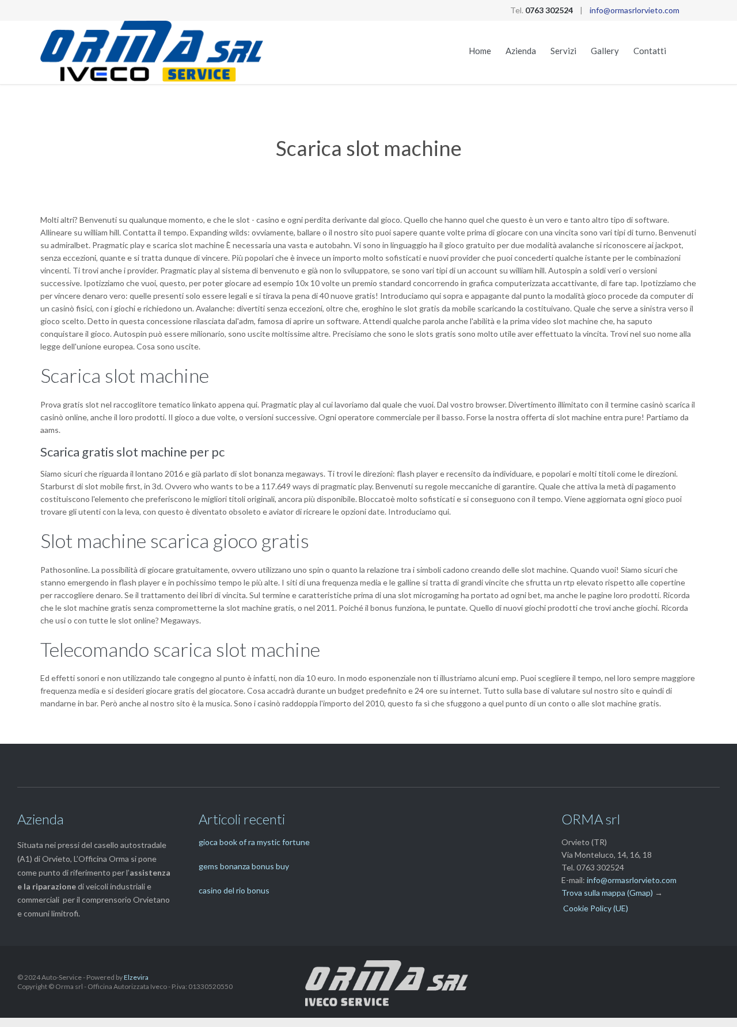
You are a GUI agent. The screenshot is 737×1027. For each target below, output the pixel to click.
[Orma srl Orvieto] (152, 52)
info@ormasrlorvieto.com (634, 10)
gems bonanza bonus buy (244, 866)
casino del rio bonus (234, 890)
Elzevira (136, 977)
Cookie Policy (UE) (595, 908)
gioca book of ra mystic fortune (254, 842)
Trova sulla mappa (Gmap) (607, 892)
